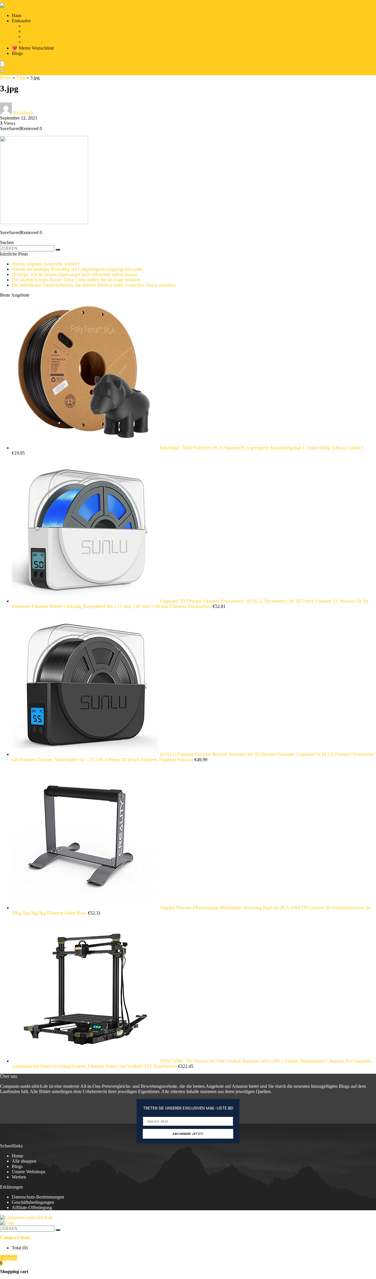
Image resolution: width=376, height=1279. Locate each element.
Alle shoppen (24, 1161)
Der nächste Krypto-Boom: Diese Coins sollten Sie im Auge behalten (76, 279)
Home (5, 77)
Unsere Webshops (28, 1171)
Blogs (17, 53)
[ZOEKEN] (58, 250)
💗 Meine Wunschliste (33, 48)
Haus (16, 15)
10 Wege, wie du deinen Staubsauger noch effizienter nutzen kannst (74, 274)
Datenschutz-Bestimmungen (38, 1196)
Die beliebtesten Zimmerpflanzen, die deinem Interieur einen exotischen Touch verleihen (94, 285)
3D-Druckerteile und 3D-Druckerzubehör (62, 25)
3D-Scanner (35, 41)
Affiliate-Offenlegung (32, 1207)
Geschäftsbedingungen (33, 1202)
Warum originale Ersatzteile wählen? (46, 263)
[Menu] (2, 64)
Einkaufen (21, 20)
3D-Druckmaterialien (43, 36)
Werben (19, 1176)
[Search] (2, 71)
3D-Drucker (35, 31)
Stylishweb (23, 112)
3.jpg (21, 77)
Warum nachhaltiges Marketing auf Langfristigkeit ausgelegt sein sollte (77, 269)
